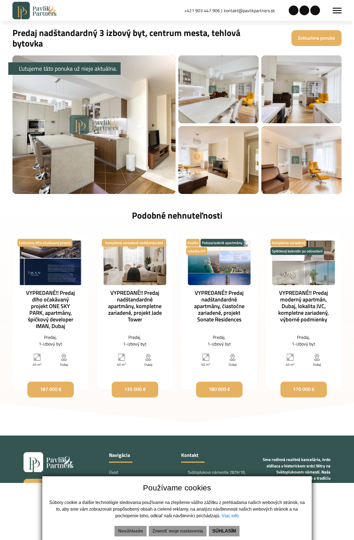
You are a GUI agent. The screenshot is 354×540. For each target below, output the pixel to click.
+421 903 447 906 (202, 10)
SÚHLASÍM (224, 531)
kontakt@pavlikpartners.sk (249, 10)
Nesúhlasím (130, 531)
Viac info (230, 515)
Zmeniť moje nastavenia (177, 531)
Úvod (113, 472)
